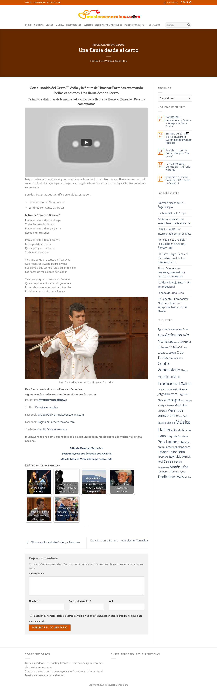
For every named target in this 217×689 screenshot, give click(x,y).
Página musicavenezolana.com (56, 422)
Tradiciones (167, 476)
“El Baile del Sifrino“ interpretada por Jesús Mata (174, 231)
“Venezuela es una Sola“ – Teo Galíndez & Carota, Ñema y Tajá (173, 244)
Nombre (34, 601)
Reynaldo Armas (180, 456)
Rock (160, 461)
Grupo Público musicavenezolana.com (61, 414)
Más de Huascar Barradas (86, 448)
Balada (176, 342)
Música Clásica (166, 422)
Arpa (161, 335)
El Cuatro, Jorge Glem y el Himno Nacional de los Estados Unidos (173, 258)
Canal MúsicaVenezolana (52, 429)
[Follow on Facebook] (181, 2)
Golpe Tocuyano (166, 389)
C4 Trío (173, 347)
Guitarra (181, 389)
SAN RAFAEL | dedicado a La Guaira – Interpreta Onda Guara (178, 122)
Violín (188, 477)
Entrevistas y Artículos (108, 24)
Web (111, 601)
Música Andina (182, 416)
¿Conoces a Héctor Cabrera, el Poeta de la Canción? (178, 180)
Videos (50, 24)
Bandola (185, 342)
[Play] (86, 142)
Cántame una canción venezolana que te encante (174, 221)
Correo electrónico (80, 601)
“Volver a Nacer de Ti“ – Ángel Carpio (171, 205)
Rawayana (163, 456)
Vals (180, 476)
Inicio (28, 24)
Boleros (163, 347)
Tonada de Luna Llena (171, 293)
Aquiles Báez (180, 329)
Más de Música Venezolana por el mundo (86, 459)
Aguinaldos (165, 329)
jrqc (124, 60)
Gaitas (185, 383)
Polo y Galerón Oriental (177, 436)
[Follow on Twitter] (187, 2)
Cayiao (172, 352)
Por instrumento (134, 24)
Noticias (39, 24)
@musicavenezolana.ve (53, 400)
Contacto (154, 24)
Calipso (182, 347)
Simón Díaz (179, 466)
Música (60, 24)
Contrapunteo (176, 357)
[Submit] (188, 25)
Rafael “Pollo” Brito (171, 452)
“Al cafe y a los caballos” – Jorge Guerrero (55, 542)
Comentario (36, 573)
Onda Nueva (182, 430)
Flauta (184, 370)
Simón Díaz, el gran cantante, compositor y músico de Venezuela (171, 272)
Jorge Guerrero (167, 394)
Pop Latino (167, 441)
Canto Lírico (163, 353)
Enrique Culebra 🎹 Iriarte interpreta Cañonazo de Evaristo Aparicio (179, 138)
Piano (162, 436)
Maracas (162, 410)
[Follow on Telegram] (190, 2)
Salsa (168, 461)
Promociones (73, 24)
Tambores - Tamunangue (171, 471)
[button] (171, 2)
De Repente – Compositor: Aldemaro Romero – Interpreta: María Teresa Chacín (173, 305)
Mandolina (181, 405)
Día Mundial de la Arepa (172, 213)
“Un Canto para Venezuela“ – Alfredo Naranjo (178, 166)
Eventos (88, 24)
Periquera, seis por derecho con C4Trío (86, 453)
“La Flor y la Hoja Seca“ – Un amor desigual (174, 284)
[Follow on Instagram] (184, 2)
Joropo (173, 400)
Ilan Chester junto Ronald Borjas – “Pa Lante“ (177, 153)
